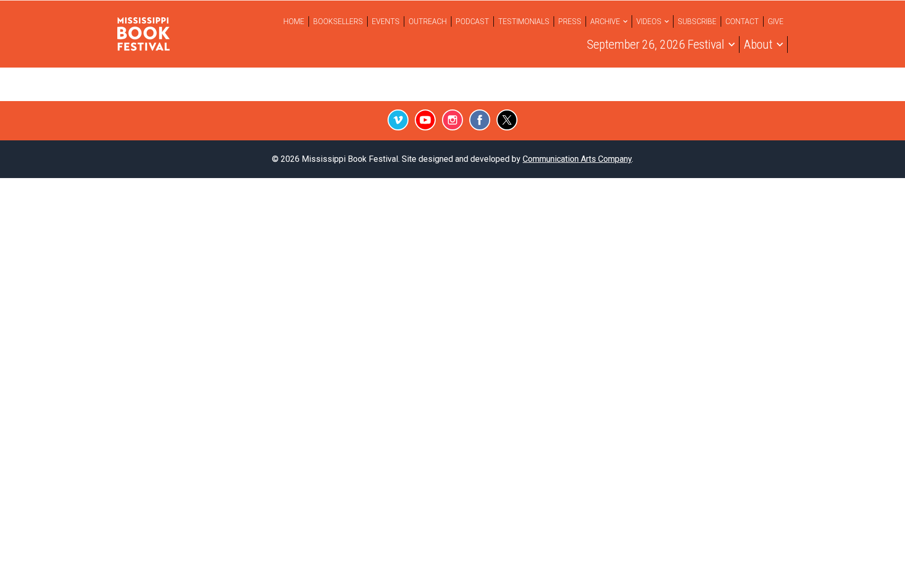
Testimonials (523, 21)
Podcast (472, 21)
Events (386, 21)
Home (293, 21)
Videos (648, 21)
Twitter (507, 120)
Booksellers (338, 21)
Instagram (452, 120)
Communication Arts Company (577, 159)
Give (775, 21)
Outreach (428, 21)
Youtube (425, 120)
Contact (742, 21)
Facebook (479, 120)
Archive (605, 21)
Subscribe (697, 21)
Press (569, 21)
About (758, 44)
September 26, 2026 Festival (655, 44)
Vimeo (398, 120)
